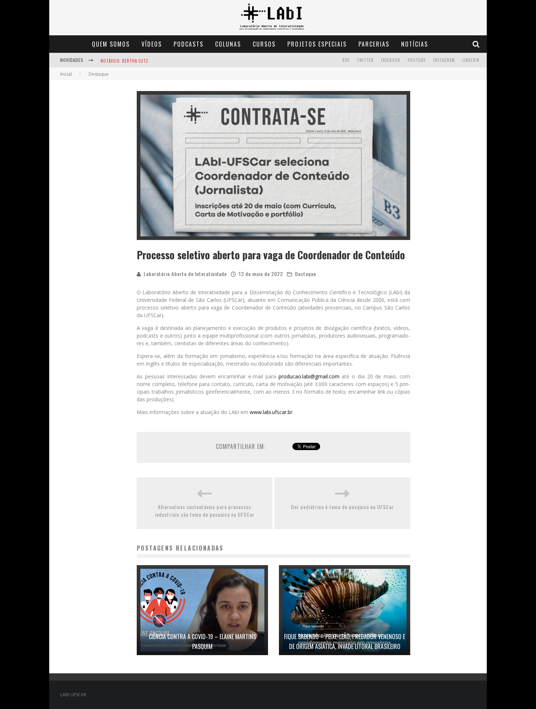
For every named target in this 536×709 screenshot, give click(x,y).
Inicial (66, 74)
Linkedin (470, 60)
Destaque (305, 273)
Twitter (365, 60)
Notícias (414, 44)
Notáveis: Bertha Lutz (124, 61)
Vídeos (151, 44)
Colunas (228, 44)
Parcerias (373, 44)
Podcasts (188, 44)
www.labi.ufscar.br (271, 412)
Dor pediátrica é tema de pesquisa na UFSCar (342, 507)
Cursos (264, 44)
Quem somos (111, 44)
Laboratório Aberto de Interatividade (185, 273)
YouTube (417, 60)
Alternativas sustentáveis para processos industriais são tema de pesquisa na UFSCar (205, 510)
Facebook (390, 60)
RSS (345, 60)
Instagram (444, 60)
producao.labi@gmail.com (309, 376)
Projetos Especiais (317, 44)
